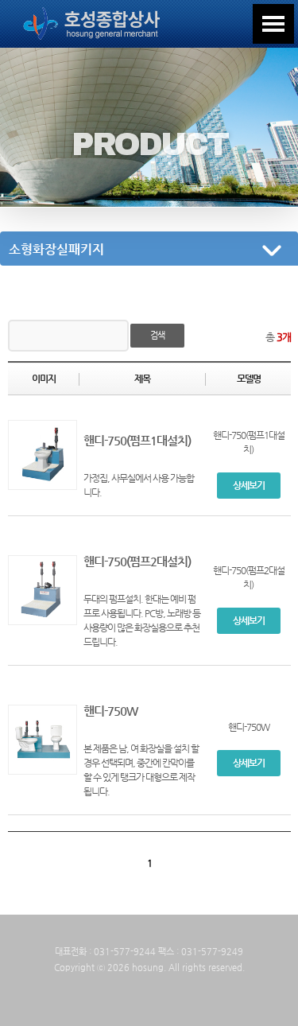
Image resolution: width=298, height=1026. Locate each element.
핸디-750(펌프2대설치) (137, 561)
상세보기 (249, 485)
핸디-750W (110, 711)
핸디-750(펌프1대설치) (137, 440)
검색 (157, 335)
